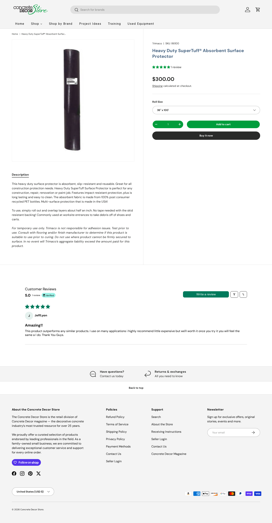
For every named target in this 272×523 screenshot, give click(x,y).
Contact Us (113, 454)
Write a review (206, 294)
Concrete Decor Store (31, 509)
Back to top (136, 387)
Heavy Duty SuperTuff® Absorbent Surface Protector (43, 34)
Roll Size (157, 101)
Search (156, 417)
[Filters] (234, 294)
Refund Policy (115, 417)
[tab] (20, 174)
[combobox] (145, 10)
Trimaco (157, 43)
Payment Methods (118, 446)
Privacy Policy (115, 439)
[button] (258, 10)
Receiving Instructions (166, 432)
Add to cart (223, 124)
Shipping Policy (116, 432)
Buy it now (206, 135)
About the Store (162, 424)
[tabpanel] (73, 215)
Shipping (157, 85)
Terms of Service (117, 424)
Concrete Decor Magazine (168, 454)
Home (15, 34)
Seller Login (114, 461)
